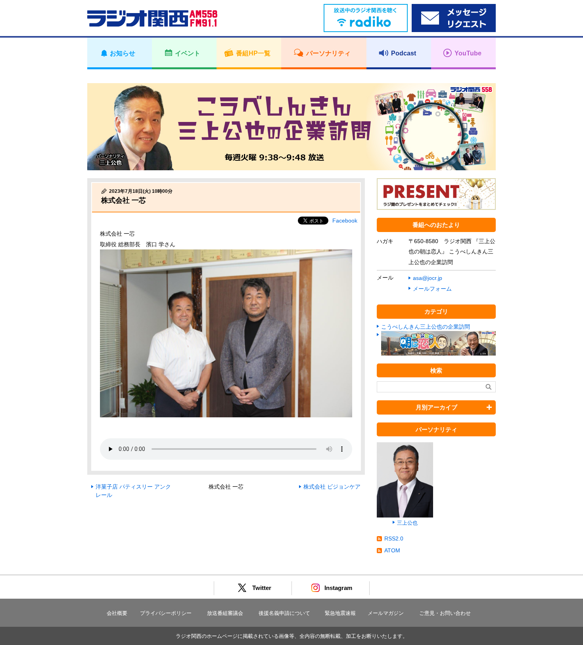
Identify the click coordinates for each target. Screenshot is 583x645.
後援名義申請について (284, 613)
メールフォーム (432, 288)
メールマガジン (386, 613)
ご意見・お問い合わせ (445, 613)
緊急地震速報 (340, 613)
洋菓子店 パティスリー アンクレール (133, 490)
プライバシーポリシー (166, 613)
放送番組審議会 (225, 613)
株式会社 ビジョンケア (332, 486)
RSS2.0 (393, 538)
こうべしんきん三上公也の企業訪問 (425, 326)
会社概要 (117, 613)
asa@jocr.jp (427, 278)
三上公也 (407, 523)
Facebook (344, 220)
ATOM (392, 550)
